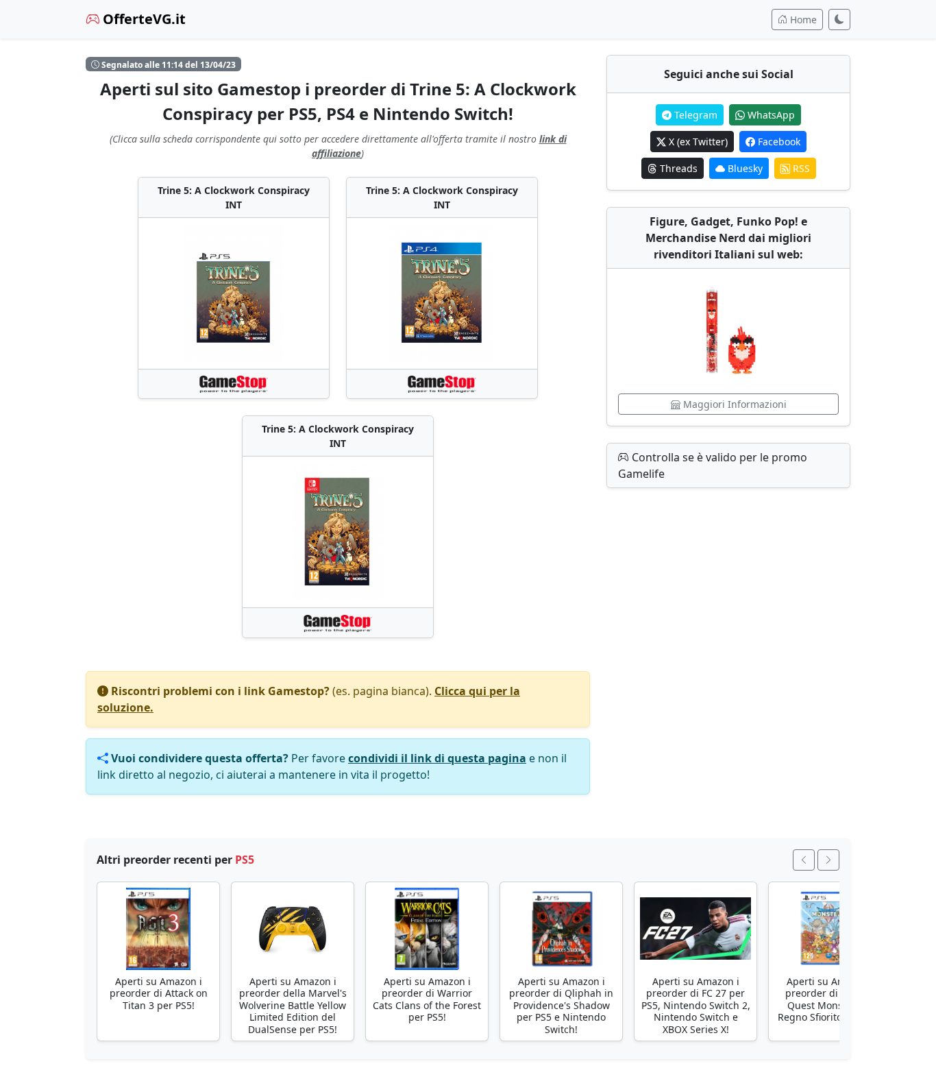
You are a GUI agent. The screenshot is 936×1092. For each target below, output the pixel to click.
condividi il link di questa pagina (437, 758)
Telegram (694, 114)
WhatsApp (770, 114)
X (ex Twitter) (697, 141)
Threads (677, 168)
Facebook (777, 141)
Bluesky (744, 168)
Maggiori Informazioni (733, 404)
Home (802, 19)
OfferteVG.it (142, 19)
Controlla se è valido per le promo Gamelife (712, 465)
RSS (800, 168)
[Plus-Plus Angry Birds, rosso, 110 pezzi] (728, 331)
